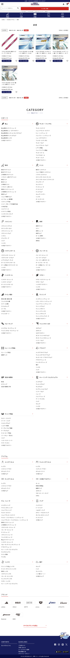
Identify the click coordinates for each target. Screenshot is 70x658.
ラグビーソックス (5, 581)
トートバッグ (39, 508)
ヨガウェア (39, 328)
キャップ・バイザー (41, 194)
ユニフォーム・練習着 (7, 199)
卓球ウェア (39, 233)
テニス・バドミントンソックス (8, 569)
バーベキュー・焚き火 (7, 435)
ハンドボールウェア (6, 282)
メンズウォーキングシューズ (8, 328)
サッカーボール (40, 153)
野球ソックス (4, 571)
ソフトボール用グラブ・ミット (8, 177)
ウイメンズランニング (6, 508)
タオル (37, 495)
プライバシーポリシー (24, 653)
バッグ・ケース (5, 209)
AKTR (46, 11)
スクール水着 (5, 304)
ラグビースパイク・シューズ (43, 279)
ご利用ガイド (21, 645)
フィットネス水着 (5, 301)
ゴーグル (3, 309)
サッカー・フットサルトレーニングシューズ (12, 517)
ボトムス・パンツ (5, 471)
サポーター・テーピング (42, 493)
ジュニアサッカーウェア (42, 145)
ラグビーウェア (40, 282)
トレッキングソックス (6, 579)
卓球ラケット (39, 226)
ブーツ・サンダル (40, 399)
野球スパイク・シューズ (7, 189)
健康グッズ (4, 355)
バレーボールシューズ (42, 255)
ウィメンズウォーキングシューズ (9, 330)
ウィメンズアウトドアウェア (43, 355)
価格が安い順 (12, 30)
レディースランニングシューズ (44, 301)
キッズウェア (39, 386)
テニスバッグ (39, 189)
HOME (3, 19)
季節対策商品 (39, 486)
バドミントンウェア (6, 233)
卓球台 (38, 241)
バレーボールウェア (41, 257)
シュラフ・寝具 (5, 425)
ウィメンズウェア (40, 384)
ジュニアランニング (6, 510)
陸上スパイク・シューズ (7, 539)
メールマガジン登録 (23, 649)
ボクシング (4, 384)
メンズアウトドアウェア (42, 352)
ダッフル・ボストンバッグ (42, 515)
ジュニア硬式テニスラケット (43, 172)
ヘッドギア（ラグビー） (41, 284)
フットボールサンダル (41, 140)
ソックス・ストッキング (7, 214)
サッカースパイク (40, 128)
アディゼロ (23, 11)
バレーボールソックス (7, 576)
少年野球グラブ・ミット (7, 174)
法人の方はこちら (6, 645)
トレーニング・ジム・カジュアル (9, 549)
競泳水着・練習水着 (6, 299)
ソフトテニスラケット (41, 174)
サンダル (3, 557)
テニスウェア (39, 192)
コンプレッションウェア (42, 389)
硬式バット (4, 179)
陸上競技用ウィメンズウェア (8, 135)
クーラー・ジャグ (5, 421)
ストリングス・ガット (6, 228)
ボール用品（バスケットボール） (9, 265)
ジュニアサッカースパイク (43, 130)
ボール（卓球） (39, 236)
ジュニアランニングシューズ (43, 304)
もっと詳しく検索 (44, 8)
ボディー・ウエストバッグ (42, 512)
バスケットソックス (6, 574)
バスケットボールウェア (7, 257)
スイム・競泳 (4, 554)
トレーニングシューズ (41, 133)
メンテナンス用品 (6, 211)
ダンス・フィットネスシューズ (43, 338)
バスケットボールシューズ (8, 255)
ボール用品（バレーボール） (43, 265)
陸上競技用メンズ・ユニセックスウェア (11, 133)
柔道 (2, 382)
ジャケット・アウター (6, 469)
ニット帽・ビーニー (41, 574)
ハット (37, 569)
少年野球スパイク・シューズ (8, 192)
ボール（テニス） (40, 199)
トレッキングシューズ (41, 362)
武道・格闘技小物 (6, 386)
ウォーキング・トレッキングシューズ (10, 544)
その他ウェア (4, 474)
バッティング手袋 (5, 201)
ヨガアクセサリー (40, 333)
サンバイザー (39, 571)
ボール (38, 483)
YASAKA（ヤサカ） (11, 19)
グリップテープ (40, 182)
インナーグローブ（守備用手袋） (9, 204)
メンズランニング (5, 505)
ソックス (38, 197)
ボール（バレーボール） (42, 262)
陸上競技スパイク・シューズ (8, 128)
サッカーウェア (40, 143)
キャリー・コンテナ (6, 418)
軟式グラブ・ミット (6, 172)
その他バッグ (39, 520)
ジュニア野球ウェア (6, 197)
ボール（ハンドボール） (7, 284)
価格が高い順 (20, 30)
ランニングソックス (41, 311)
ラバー (37, 228)
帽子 (37, 365)
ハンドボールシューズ (7, 279)
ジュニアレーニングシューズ (43, 135)
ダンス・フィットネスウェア (43, 335)
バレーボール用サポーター (43, 260)
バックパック (39, 505)
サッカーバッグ (40, 157)
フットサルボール (40, 155)
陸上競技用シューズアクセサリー (10, 130)
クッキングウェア (5, 423)
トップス (3, 466)
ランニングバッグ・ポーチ (42, 316)
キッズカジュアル (5, 552)
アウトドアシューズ (41, 360)
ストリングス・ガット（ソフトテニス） (45, 179)
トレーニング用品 (6, 352)
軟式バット (4, 182)
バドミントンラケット (6, 226)
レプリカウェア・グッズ (7, 260)
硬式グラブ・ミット (6, 169)
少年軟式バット (5, 184)
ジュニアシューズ (40, 396)
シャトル (3, 236)
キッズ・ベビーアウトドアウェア (44, 357)
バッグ (3, 241)
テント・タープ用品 (6, 433)
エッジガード (39, 184)
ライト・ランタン (5, 443)
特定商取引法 (22, 651)
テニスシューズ (40, 187)
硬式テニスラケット (41, 169)
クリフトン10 (30, 11)
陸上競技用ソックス (6, 138)
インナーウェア (40, 340)
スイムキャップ (5, 306)
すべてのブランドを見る (30, 626)
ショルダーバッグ (40, 510)
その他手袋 (4, 206)
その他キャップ (40, 576)
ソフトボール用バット (7, 187)
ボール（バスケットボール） (8, 262)
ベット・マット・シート (6, 440)
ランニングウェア (40, 306)
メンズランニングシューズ (42, 299)
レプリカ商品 (39, 148)
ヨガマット (38, 330)
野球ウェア (4, 194)
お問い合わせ (22, 647)
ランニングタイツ (40, 309)
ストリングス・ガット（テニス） (43, 177)
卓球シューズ (39, 231)
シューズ (38, 394)
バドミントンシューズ (39, 11)
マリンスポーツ (5, 313)
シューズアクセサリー (41, 138)
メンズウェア (39, 382)
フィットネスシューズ (6, 537)
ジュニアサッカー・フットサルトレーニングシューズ (14, 520)
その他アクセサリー (6, 140)
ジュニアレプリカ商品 (41, 150)
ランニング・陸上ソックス (7, 566)
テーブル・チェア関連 (6, 428)
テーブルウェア (5, 430)
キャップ (38, 404)
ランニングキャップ (41, 313)
